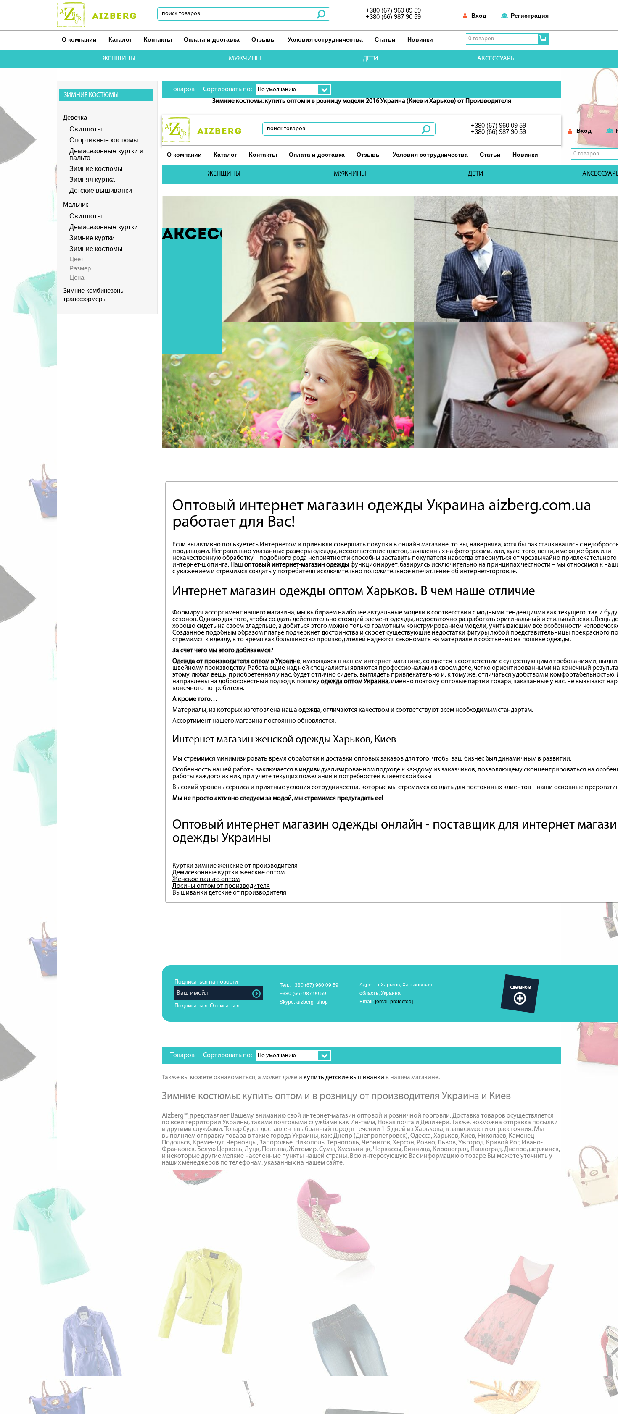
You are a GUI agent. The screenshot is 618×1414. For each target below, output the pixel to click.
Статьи (385, 39)
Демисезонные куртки (103, 227)
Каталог (120, 39)
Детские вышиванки (100, 190)
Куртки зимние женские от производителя (235, 866)
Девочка (75, 117)
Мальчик (75, 204)
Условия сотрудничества (325, 39)
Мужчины (245, 58)
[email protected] (394, 1002)
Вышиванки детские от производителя (229, 892)
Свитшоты (85, 129)
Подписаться (191, 1006)
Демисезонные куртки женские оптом (228, 872)
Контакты (158, 39)
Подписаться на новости (206, 982)
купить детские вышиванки (344, 1077)
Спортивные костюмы (103, 140)
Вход (478, 15)
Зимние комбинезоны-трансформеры (95, 294)
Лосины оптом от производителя (221, 886)
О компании (79, 39)
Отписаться (225, 1006)
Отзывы (263, 39)
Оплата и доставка (212, 39)
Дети (370, 58)
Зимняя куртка (92, 179)
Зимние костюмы (96, 168)
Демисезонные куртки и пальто (106, 154)
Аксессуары (496, 58)
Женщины (119, 58)
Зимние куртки (92, 238)
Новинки (420, 39)
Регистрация (530, 15)
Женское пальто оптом (206, 879)
